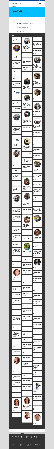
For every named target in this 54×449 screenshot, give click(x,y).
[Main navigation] (40, 3)
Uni (39, 0)
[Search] (39, 3)
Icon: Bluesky (27, 437)
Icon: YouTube (32, 437)
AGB (20, 445)
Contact (23, 433)
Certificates (21, 444)
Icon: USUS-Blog (37, 437)
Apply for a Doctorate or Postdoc (30, 445)
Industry (13, 444)
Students (13, 442)
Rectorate (36, 442)
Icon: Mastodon (29, 437)
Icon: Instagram (24, 437)
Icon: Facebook (21, 437)
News (13, 6)
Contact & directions (29, 442)
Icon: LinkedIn (34, 437)
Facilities (36, 443)
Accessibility (21, 443)
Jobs (28, 443)
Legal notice (21, 442)
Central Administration (37, 444)
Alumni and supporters (14, 443)
